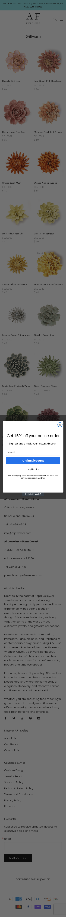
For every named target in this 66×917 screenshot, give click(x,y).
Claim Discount (33, 460)
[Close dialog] (60, 424)
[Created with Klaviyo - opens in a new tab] (33, 494)
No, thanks (33, 469)
